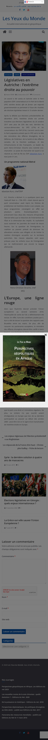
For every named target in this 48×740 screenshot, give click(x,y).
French (30, 2)
